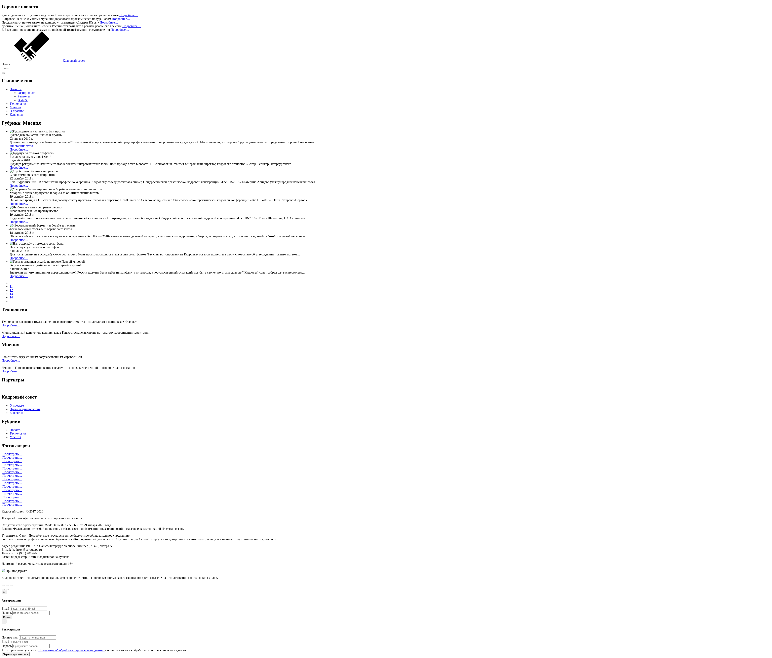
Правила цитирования (25, 409)
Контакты (16, 114)
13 (11, 293)
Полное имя (10, 637)
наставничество (21, 146)
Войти (6, 617)
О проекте (17, 111)
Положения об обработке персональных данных (71, 650)
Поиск (6, 64)
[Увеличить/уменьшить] (11, 585)
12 (11, 290)
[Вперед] (7, 589)
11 (11, 286)
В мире (23, 100)
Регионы (24, 96)
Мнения (15, 107)
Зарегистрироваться (15, 654)
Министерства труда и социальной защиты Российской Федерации (74, 571)
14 (11, 297)
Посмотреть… (12, 454)
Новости (16, 89)
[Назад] (3, 589)
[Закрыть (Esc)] (3, 585)
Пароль (7, 612)
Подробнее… (128, 15)
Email (5, 608)
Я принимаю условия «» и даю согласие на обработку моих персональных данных (96, 650)
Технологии (18, 103)
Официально (26, 92)
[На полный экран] (7, 585)
